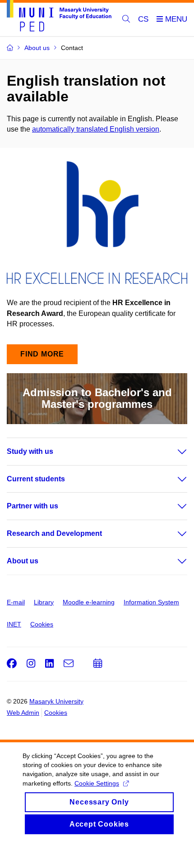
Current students (36, 479)
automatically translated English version (95, 129)
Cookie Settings (96, 783)
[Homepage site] (59, 17)
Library (44, 602)
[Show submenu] (173, 451)
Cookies (41, 624)
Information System (151, 602)
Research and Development (54, 533)
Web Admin (23, 712)
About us (22, 561)
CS (143, 19)
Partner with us (32, 506)
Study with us (30, 451)
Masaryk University (56, 701)
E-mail (16, 602)
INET (14, 624)
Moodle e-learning (89, 602)
